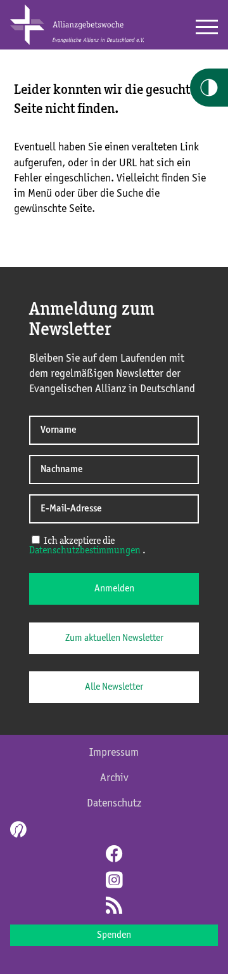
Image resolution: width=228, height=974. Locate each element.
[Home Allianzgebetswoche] (77, 42)
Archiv (114, 778)
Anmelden (114, 589)
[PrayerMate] (16, 829)
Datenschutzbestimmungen (85, 550)
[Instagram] (114, 881)
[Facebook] (114, 855)
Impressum (114, 752)
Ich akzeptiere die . (87, 546)
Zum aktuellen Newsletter (114, 638)
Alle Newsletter (114, 687)
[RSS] (114, 906)
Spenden (114, 935)
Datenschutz (114, 803)
